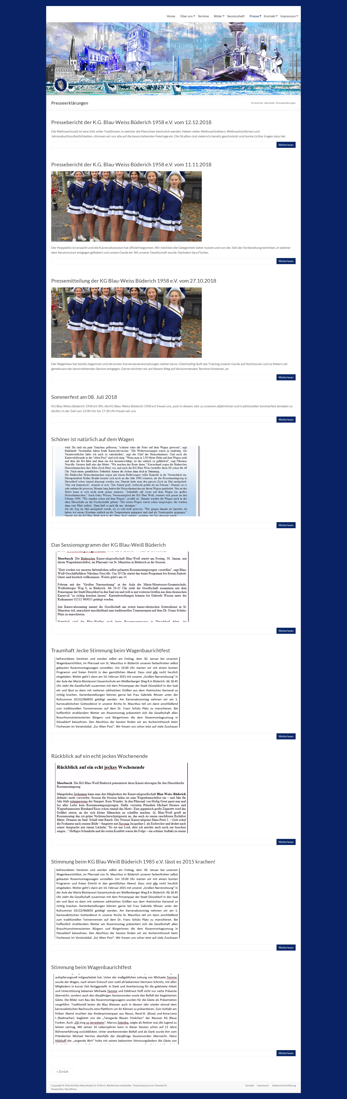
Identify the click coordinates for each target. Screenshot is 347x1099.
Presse (254, 16)
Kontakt (269, 16)
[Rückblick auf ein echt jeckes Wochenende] (121, 765)
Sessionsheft (236, 16)
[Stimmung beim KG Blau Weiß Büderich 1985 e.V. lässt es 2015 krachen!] (117, 870)
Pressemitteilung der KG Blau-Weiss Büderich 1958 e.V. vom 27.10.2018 (133, 280)
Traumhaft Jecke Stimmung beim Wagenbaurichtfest (110, 650)
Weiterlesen (286, 144)
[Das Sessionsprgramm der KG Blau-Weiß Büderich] (122, 553)
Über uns (186, 16)
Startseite (269, 102)
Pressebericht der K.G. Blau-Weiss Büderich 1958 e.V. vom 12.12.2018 (131, 122)
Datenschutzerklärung (284, 1085)
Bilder (218, 16)
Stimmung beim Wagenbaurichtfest (91, 967)
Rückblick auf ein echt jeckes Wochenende (99, 756)
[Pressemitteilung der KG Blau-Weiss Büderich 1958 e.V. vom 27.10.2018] (126, 289)
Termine (203, 16)
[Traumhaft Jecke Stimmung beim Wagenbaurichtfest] (117, 659)
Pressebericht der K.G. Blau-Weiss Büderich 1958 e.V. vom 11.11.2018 (131, 164)
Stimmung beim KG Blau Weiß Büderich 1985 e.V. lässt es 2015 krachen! (133, 861)
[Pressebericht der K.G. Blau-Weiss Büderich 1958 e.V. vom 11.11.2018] (126, 173)
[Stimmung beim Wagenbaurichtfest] (116, 976)
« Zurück (62, 1071)
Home (171, 16)
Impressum (288, 16)
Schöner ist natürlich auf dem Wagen (92, 439)
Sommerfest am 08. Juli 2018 (84, 397)
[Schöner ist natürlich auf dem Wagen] (126, 448)
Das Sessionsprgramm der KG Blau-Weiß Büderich (108, 544)
